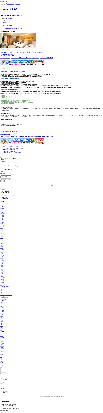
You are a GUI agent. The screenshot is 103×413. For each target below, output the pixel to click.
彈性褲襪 (2, 331)
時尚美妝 (10, 18)
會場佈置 (2, 308)
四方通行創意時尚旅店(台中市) (12, 28)
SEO (1, 303)
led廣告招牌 (2, 321)
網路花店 (2, 306)
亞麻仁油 (2, 269)
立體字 (1, 317)
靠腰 (1, 289)
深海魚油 (2, 273)
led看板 (2, 327)
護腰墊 (1, 292)
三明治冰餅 (2, 213)
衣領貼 (1, 205)
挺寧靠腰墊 (2, 287)
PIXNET (42, 396)
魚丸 (1, 235)
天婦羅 (1, 236)
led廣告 (2, 324)
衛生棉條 (2, 346)
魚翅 (1, 242)
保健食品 (2, 268)
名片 (4, 23)
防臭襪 (1, 212)
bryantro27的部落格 (8, 9)
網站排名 (2, 302)
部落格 (4, 22)
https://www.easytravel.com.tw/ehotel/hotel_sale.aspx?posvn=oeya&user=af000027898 (26, 58)
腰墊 (1, 290)
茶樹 (1, 355)
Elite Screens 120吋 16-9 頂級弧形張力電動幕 (12, 152)
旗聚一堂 (2, 226)
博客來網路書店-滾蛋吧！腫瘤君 (10, 151)
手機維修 (2, 343)
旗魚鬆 (1, 228)
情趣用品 (2, 337)
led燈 (1, 323)
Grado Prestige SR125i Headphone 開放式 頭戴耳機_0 (13, 148)
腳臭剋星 (2, 208)
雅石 (1, 283)
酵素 (1, 275)
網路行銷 (2, 348)
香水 (1, 357)
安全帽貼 (2, 216)
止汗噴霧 (2, 222)
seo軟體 (2, 300)
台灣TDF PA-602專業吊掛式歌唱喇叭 (10, 146)
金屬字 (1, 320)
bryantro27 (2, 159)
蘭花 (1, 285)
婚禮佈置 (2, 307)
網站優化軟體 (3, 299)
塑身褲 (1, 362)
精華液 (1, 354)
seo (1, 350)
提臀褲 (1, 365)
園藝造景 (2, 280)
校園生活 (10, 169)
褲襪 (1, 330)
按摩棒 (1, 338)
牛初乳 (1, 272)
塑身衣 (1, 361)
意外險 (1, 276)
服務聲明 (62, 396)
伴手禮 (1, 230)
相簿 (4, 20)
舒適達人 (2, 347)
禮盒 (1, 229)
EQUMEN (2, 363)
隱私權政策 (58, 396)
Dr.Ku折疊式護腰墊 (4, 286)
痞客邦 (9, 166)
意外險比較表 (3, 278)
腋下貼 (1, 219)
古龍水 (1, 358)
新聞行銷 (2, 351)
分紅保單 (2, 279)
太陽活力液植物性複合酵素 (6, 295)
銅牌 (1, 318)
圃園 (1, 359)
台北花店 (2, 310)
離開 (7, 410)
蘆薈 (1, 352)
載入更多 (2, 173)
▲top (1, 171)
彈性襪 (1, 328)
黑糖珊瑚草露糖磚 (4, 297)
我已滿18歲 (3, 410)
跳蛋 (1, 340)
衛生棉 (1, 344)
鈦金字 (1, 326)
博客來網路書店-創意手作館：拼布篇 (10, 149)
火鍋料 (1, 238)
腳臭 (1, 209)
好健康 (1, 266)
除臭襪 (1, 211)
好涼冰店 (2, 215)
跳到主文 (2, 12)
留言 (12, 166)
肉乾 (1, 233)
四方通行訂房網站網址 (7, 55)
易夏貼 (1, 218)
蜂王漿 (1, 270)
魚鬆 (1, 232)
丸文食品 (2, 225)
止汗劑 (1, 220)
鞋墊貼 (1, 223)
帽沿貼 (1, 206)
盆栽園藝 (2, 282)
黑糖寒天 (2, 296)
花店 (1, 304)
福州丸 (1, 239)
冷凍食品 (2, 240)
